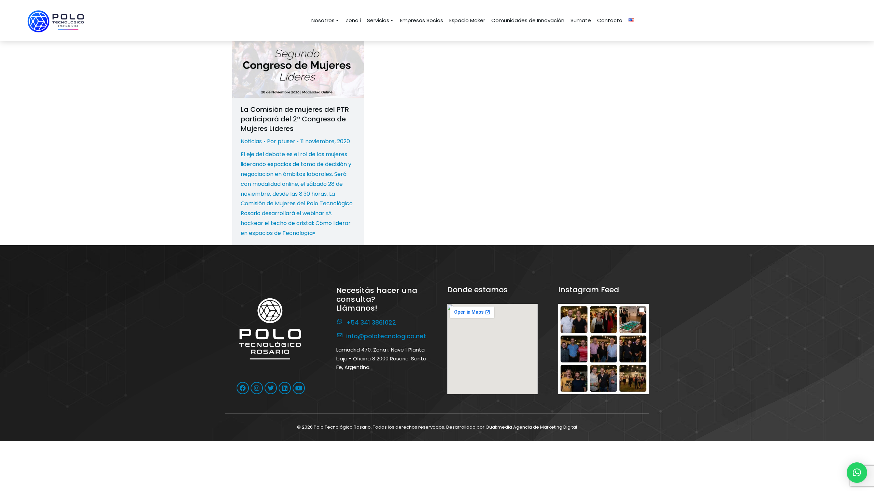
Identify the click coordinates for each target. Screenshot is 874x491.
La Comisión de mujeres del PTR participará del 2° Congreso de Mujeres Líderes (295, 119)
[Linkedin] (285, 388)
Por (281, 141)
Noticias (251, 141)
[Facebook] (243, 388)
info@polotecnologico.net (386, 336)
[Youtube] (299, 388)
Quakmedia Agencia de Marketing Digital (531, 427)
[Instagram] (257, 388)
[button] (603, 349)
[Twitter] (271, 388)
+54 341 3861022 (371, 322)
